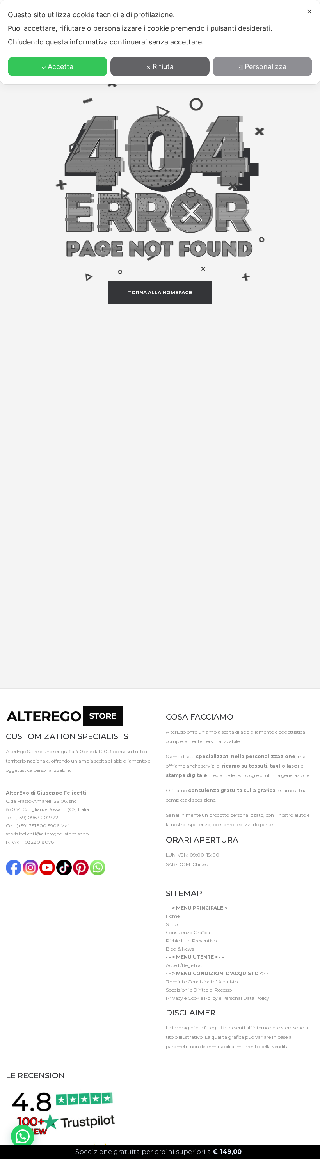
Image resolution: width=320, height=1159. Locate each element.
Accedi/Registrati (185, 965)
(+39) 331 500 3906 (37, 825)
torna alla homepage (160, 292)
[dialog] (160, 42)
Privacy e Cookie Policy (192, 998)
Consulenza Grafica (188, 932)
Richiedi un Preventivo (191, 941)
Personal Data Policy (245, 998)
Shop (172, 924)
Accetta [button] (60, 66)
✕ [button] (309, 11)
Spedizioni (177, 990)
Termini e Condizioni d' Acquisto (202, 982)
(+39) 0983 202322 (36, 817)
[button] (22, 1136)
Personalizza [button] (265, 66)
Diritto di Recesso (213, 990)
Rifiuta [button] (163, 66)
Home (173, 916)
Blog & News (180, 949)
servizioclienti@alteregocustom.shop (47, 834)
